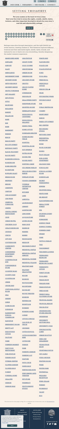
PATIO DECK (26, 362)
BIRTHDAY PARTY (11, 148)
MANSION (25, 228)
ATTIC (7, 101)
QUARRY (42, 111)
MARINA (25, 231)
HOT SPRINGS (27, 149)
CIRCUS (8, 235)
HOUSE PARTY (27, 160)
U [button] (26, 36)
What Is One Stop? (22, 414)
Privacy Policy (5, 422)
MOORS (25, 275)
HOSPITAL (25, 142)
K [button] (31, 34)
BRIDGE (8, 184)
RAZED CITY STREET (46, 121)
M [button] (6, 36)
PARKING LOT (27, 355)
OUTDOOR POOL (28, 331)
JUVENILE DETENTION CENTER (26, 186)
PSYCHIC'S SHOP (45, 100)
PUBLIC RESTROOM (46, 107)
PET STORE (26, 379)
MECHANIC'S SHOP (29, 246)
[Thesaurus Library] (41, 37)
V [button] (28, 36)
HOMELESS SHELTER (29, 133)
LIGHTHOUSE (27, 210)
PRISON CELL (44, 89)
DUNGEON (9, 309)
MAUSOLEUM (27, 239)
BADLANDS (9, 108)
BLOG (51, 417)
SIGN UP (30, 28)
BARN (7, 126)
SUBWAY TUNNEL (45, 226)
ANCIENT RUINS (11, 80)
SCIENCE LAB (44, 177)
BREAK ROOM (10, 177)
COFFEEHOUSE (10, 242)
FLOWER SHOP (10, 368)
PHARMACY (26, 383)
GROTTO (25, 83)
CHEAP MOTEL (10, 221)
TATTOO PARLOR (45, 241)
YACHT (41, 392)
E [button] (16, 34)
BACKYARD (9, 105)
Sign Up (42, 1)
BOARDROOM (10, 162)
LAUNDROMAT (27, 203)
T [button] (23, 36)
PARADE (25, 344)
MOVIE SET (26, 290)
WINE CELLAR (44, 381)
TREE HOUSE (43, 290)
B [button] (8, 34)
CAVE (7, 217)
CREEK (7, 282)
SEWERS (42, 186)
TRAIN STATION (45, 287)
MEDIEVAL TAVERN (29, 259)
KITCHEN (25, 192)
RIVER (41, 144)
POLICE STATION (45, 69)
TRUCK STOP (43, 307)
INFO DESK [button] (14, 5)
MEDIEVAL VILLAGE (29, 262)
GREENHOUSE (27, 76)
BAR (6, 123)
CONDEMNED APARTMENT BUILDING (10, 254)
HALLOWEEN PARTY (29, 100)
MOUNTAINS (26, 286)
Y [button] (33, 36)
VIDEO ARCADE (44, 357)
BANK (7, 119)
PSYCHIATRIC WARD (46, 96)
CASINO (8, 208)
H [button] (23, 34)
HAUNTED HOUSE (28, 107)
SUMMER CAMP (44, 230)
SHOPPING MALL (45, 190)
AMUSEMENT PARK (12, 76)
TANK (41, 237)
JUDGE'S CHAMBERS (29, 180)
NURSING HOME (28, 311)
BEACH (7, 137)
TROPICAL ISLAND (45, 300)
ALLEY (7, 69)
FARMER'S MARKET (12, 344)
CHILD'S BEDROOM (12, 228)
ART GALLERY (10, 94)
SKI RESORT (43, 197)
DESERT (8, 298)
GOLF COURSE (27, 65)
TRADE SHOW (44, 280)
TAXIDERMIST (44, 248)
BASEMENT (9, 130)
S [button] (21, 36)
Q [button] (16, 36)
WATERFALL (43, 372)
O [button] (11, 36)
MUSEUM (25, 297)
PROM (41, 93)
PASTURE (25, 359)
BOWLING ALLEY (11, 173)
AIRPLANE (9, 62)
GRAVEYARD (26, 69)
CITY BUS (8, 239)
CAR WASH (9, 198)
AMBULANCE (10, 73)
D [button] (13, 34)
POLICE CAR (43, 65)
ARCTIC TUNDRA (11, 90)
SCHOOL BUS (43, 167)
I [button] (26, 34)
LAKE (24, 196)
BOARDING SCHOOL (12, 159)
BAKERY (8, 112)
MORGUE (25, 279)
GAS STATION (27, 58)
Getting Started (22, 412)
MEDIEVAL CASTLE (29, 249)
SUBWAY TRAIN (44, 223)
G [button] (21, 34)
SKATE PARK (43, 193)
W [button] (31, 36)
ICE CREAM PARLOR (29, 167)
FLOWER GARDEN (11, 365)
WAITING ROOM (45, 361)
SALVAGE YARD (44, 164)
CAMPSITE (9, 188)
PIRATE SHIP (43, 58)
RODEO (41, 151)
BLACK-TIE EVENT (11, 152)
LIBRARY (25, 206)
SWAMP (42, 234)
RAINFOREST (43, 114)
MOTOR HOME (27, 283)
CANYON (8, 191)
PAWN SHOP (26, 366)
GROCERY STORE (28, 80)
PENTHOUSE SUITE (29, 370)
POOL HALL (43, 76)
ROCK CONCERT (45, 147)
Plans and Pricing (37, 412)
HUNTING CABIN (28, 164)
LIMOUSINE (26, 213)
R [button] (18, 36)
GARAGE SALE (10, 386)
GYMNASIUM (27, 93)
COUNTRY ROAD (11, 271)
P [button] (13, 36)
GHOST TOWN (27, 62)
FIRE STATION (10, 354)
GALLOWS (8, 379)
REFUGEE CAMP (45, 134)
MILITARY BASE (27, 266)
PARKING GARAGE (28, 352)
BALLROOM (9, 116)
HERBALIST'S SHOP (28, 111)
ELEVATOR (9, 321)
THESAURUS (27, 5)
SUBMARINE (43, 219)
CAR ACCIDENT (10, 195)
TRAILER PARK (44, 283)
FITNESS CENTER (11, 361)
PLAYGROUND (44, 62)
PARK (24, 348)
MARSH (24, 235)
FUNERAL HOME (11, 375)
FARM (7, 341)
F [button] (18, 34)
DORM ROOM (10, 306)
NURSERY (25, 308)
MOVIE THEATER (28, 293)
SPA (40, 210)
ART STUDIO (9, 98)
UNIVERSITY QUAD (46, 326)
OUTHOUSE (26, 341)
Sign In (52, 1)
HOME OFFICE (27, 129)
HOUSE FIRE (26, 157)
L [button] (33, 34)
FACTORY (8, 337)
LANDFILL (25, 199)
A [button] (6, 34)
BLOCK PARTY (10, 155)
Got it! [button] (12, 425)
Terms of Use (37, 414)
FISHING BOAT (10, 357)
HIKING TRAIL (27, 126)
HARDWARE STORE (29, 103)
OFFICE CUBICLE (28, 319)
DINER (7, 302)
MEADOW (25, 242)
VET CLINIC (43, 354)
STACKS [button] (39, 5)
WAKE (41, 365)
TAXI (41, 244)
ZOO (40, 395)
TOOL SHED (43, 276)
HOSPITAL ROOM (28, 146)
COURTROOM (10, 278)
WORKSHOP (43, 388)
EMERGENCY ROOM (12, 324)
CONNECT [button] (51, 5)
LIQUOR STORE (27, 217)
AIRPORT (8, 65)
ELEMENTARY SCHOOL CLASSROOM (10, 315)
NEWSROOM (26, 301)
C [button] (11, 34)
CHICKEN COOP (11, 224)
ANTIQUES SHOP (11, 83)
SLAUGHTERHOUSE (46, 201)
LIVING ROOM (27, 221)
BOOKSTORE (9, 170)
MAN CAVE (26, 224)
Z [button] (6, 39)
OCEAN (24, 315)
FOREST (8, 372)
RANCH (41, 118)
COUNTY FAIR (10, 275)
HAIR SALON (26, 96)
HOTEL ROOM (27, 153)
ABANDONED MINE (12, 58)
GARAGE (8, 383)
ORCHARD (25, 328)
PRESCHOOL (43, 80)
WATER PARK (44, 368)
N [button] (8, 36)
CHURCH (8, 231)
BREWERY (8, 180)
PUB (40, 103)
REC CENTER (43, 125)
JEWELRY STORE (28, 177)
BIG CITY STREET (11, 144)
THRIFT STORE (44, 272)
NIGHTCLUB (26, 304)
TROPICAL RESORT (46, 303)
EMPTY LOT (9, 328)
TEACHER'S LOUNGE (46, 252)
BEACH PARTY (10, 141)
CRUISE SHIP (9, 285)
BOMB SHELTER (10, 166)
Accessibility (50, 401)
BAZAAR (8, 134)
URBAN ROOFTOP (45, 335)
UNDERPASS (43, 316)
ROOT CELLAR (44, 155)
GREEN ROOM (27, 73)
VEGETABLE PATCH (46, 350)
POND (41, 73)
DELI (7, 295)
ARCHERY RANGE (11, 87)
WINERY (42, 385)
